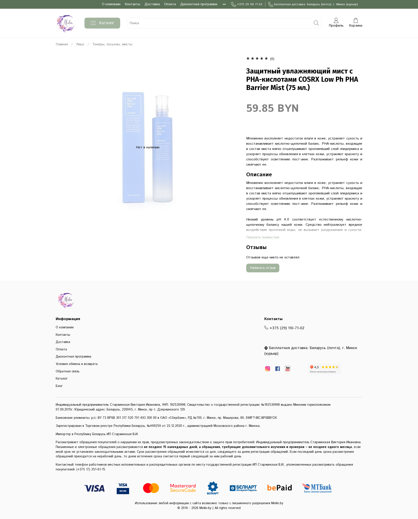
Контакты (132, 4)
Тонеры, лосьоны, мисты (112, 44)
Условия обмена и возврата (77, 364)
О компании (111, 4)
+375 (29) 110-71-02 (286, 328)
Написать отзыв (263, 267)
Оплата (170, 4)
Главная (62, 44)
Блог (59, 386)
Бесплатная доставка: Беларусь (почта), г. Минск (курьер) (316, 4)
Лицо (80, 44)
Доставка (152, 4)
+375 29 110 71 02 (249, 4)
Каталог (106, 23)
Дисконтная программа (198, 4)
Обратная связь (67, 371)
